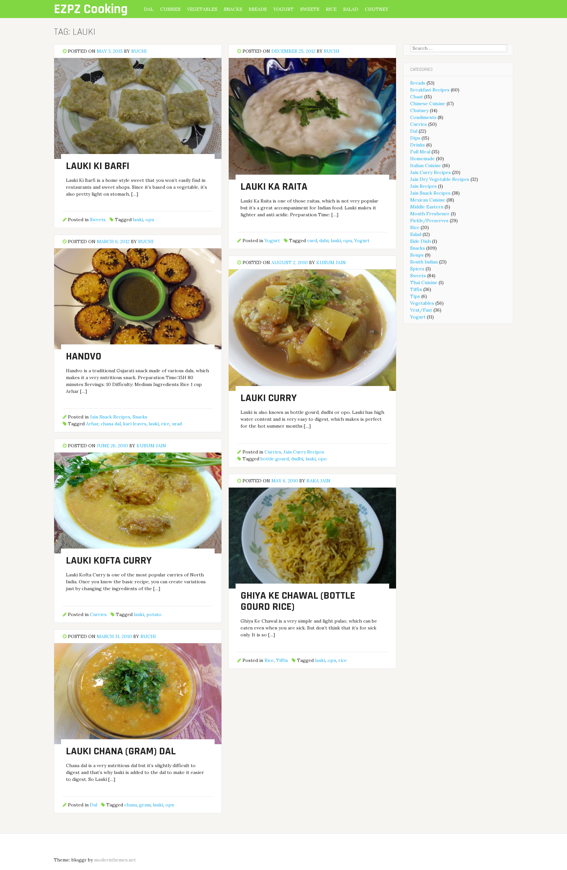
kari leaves (134, 424)
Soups (417, 255)
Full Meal (420, 152)
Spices (417, 269)
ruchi (139, 51)
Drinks (417, 145)
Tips (415, 296)
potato (153, 614)
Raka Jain (318, 481)
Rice (331, 9)
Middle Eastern (426, 207)
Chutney (376, 9)
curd (312, 240)
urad (177, 424)
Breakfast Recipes (430, 90)
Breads (258, 9)
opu (149, 219)
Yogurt (283, 9)
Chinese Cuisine (427, 103)
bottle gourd (275, 459)
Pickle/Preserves (429, 220)
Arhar (92, 424)
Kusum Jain (331, 262)
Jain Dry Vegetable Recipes (439, 179)
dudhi (297, 459)
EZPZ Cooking (91, 9)
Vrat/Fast (421, 310)
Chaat (416, 97)
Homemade (422, 159)
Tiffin (282, 660)
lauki (138, 219)
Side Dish (420, 241)
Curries (170, 9)
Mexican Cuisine (427, 200)
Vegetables (202, 9)
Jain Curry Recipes (304, 452)
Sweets (309, 9)
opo (322, 459)
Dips (415, 138)
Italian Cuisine (425, 165)
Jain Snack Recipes (110, 417)
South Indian (424, 262)
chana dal (111, 424)
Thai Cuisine (423, 282)
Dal (149, 9)
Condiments (423, 117)
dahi (323, 240)
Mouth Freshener (430, 214)
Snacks (233, 9)
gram (145, 805)
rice (165, 424)
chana (130, 805)
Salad (350, 9)
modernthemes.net (115, 860)
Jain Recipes (423, 186)
